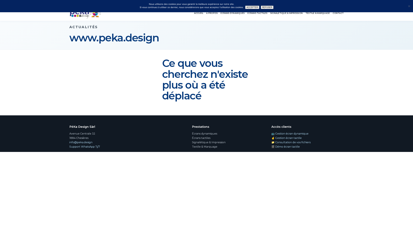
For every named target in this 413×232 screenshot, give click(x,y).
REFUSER (267, 7)
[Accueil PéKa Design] (85, 13)
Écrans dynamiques (233, 13)
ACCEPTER (252, 7)
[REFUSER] (409, 6)
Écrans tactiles (257, 13)
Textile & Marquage (318, 13)
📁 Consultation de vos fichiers (291, 142)
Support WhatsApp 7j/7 (84, 146)
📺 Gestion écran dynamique (289, 133)
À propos (212, 13)
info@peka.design (80, 142)
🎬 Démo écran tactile (285, 146)
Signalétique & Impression (286, 13)
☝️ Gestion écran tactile (286, 138)
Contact (338, 13)
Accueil (198, 13)
